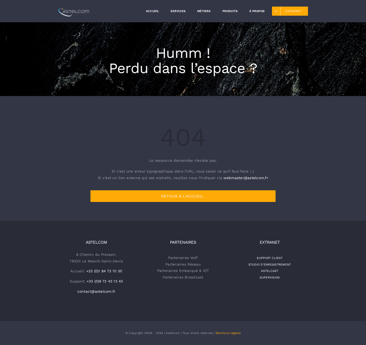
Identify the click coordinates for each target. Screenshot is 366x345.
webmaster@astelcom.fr (245, 178)
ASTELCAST (269, 271)
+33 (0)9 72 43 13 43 (105, 281)
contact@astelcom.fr (96, 291)
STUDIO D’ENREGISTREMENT (269, 264)
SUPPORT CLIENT (270, 258)
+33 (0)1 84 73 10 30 (104, 271)
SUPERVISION (270, 277)
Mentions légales (228, 333)
